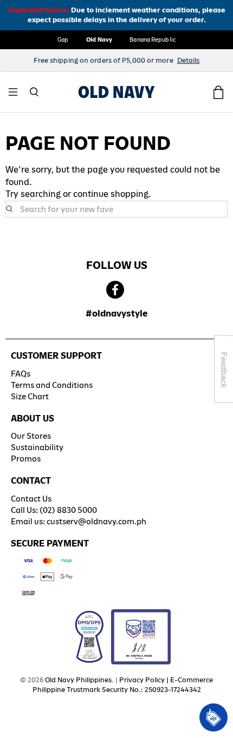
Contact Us (31, 498)
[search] (116, 209)
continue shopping (110, 194)
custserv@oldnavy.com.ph (96, 521)
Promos (26, 458)
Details (188, 60)
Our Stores (31, 435)
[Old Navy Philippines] (116, 92)
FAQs (20, 373)
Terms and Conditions (52, 385)
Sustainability (37, 447)
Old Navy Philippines (78, 680)
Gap (62, 39)
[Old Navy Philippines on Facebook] (115, 290)
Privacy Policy (142, 680)
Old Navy (99, 39)
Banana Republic (153, 39)
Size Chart (30, 396)
